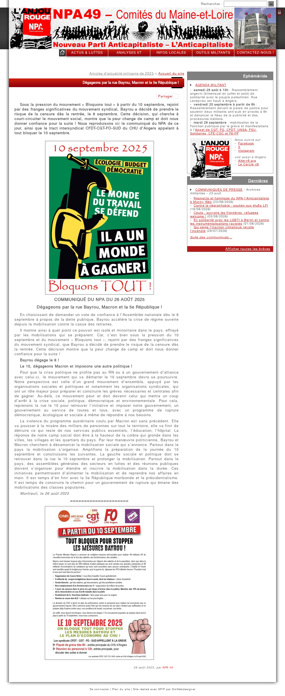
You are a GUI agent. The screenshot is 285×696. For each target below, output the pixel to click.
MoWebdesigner (184, 689)
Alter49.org (247, 161)
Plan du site (121, 689)
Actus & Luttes (87, 53)
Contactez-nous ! (255, 53)
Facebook (246, 143)
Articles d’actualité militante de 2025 (121, 73)
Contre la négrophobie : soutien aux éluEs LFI (231, 205)
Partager (165, 96)
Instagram (246, 151)
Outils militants (213, 53)
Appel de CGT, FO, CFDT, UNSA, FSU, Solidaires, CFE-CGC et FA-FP (223, 131)
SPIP (161, 689)
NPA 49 (167, 667)
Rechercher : (212, 4)
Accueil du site (171, 73)
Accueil (62, 53)
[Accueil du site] (26, 29)
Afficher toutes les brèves (247, 249)
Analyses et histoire (129, 56)
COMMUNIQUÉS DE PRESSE (219, 190)
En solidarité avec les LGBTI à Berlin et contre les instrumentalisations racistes (229, 222)
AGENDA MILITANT (210, 85)
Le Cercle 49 (248, 164)
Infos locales (171, 53)
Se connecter (279, 12)
